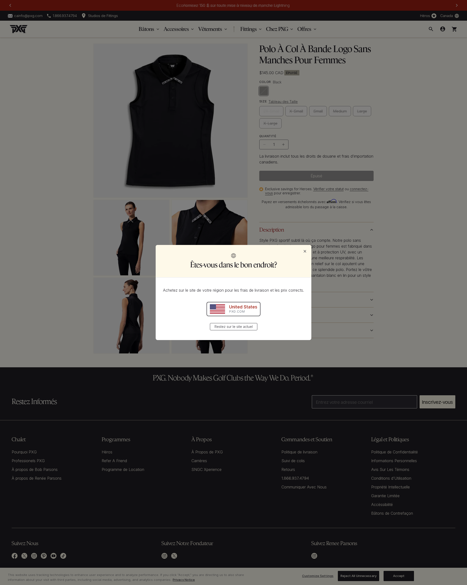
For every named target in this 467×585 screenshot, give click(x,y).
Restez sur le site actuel (234, 326)
